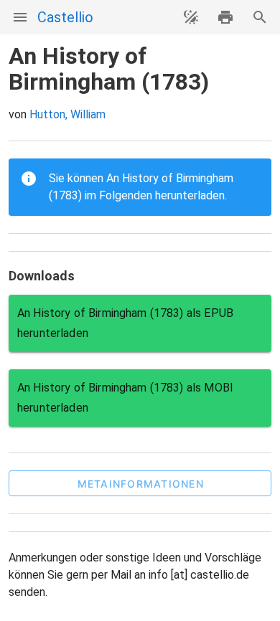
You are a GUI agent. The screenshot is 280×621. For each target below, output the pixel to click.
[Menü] (20, 17)
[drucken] (225, 17)
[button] (140, 483)
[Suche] (260, 17)
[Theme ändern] (191, 17)
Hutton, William (67, 114)
